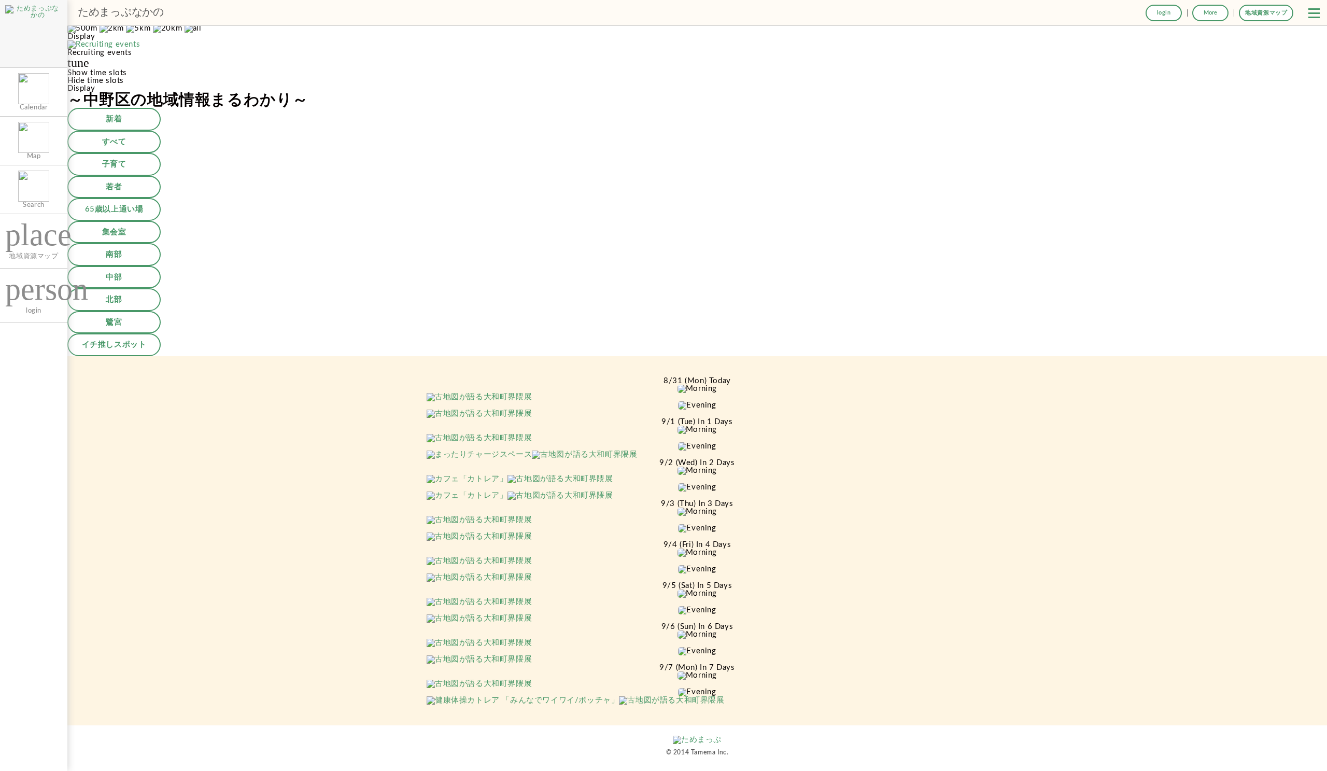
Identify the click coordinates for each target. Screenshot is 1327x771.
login (1164, 13)
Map (34, 156)
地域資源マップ (1266, 13)
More (1210, 13)
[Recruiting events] (103, 45)
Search (34, 204)
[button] (1314, 13)
